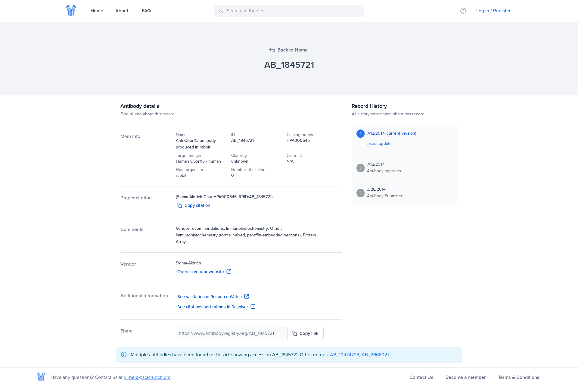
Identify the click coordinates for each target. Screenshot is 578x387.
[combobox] (290, 11)
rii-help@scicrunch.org (147, 377)
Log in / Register (493, 10)
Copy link (309, 333)
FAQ (146, 10)
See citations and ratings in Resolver (212, 307)
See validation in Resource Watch (209, 296)
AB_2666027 (375, 354)
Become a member (466, 377)
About (121, 10)
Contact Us (421, 377)
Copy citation (197, 205)
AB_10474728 (344, 354)
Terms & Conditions (518, 377)
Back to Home (293, 49)
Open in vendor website (200, 271)
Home (97, 10)
